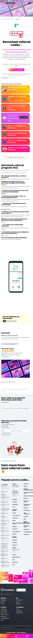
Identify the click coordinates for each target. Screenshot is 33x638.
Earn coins (4, 612)
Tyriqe (10, 140)
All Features (4, 611)
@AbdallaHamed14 (13, 87)
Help (2, 620)
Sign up (18, 603)
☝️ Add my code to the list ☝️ (15, 157)
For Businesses (5, 618)
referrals (5, 511)
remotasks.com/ (6, 209)
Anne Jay (11, 105)
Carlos (10, 133)
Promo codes (4, 77)
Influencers (4, 616)
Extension (3, 609)
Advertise (19, 611)
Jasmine (10, 147)
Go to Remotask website (9, 344)
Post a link (19, 600)
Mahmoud (11, 96)
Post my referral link (16, 70)
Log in (18, 602)
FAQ (10, 77)
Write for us (19, 612)
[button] (15, 430)
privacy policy (17, 629)
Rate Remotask (5, 356)
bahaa (10, 126)
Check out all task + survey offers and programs (15, 408)
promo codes (15, 487)
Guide (2, 603)
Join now (23, 117)
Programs (3, 600)
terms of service (27, 629)
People (3, 602)
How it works (6, 434)
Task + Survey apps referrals (7, 19)
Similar (13, 77)
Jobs (17, 609)
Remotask (11, 89)
